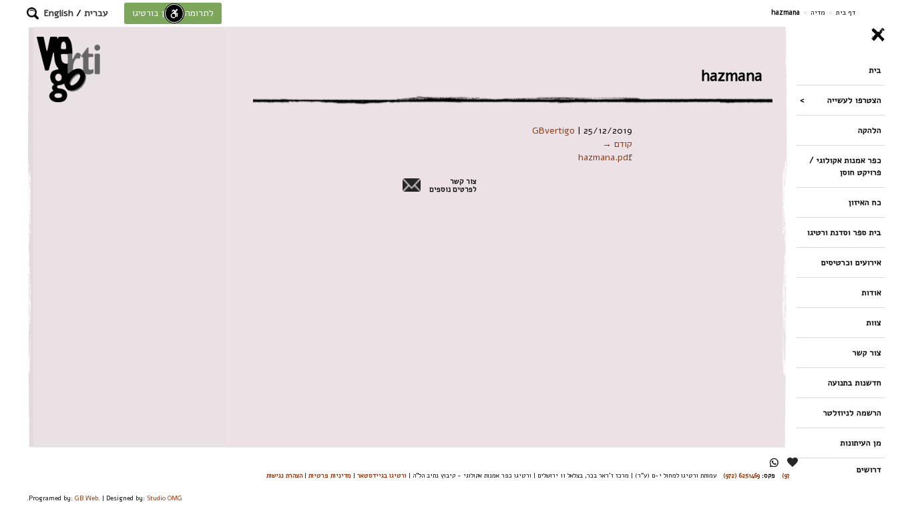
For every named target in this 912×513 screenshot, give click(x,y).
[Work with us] (793, 462)
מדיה (818, 12)
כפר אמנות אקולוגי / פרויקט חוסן (845, 166)
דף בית (845, 12)
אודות (871, 292)
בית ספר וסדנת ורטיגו (844, 232)
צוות (874, 322)
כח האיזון (865, 202)
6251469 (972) (741, 475)
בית (875, 69)
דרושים (869, 469)
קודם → (617, 144)
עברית (96, 13)
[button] (33, 13)
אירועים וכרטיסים (851, 262)
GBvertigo (553, 130)
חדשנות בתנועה (854, 382)
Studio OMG (164, 498)
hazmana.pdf (605, 157)
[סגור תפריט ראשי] (840, 34)
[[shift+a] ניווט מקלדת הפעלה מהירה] (174, 13)
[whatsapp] (774, 463)
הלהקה (869, 130)
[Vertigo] (68, 69)
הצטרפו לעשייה (854, 100)
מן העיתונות (861, 442)
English (58, 13)
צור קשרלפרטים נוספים (453, 186)
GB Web (86, 498)
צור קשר (867, 352)
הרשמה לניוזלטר (852, 412)
